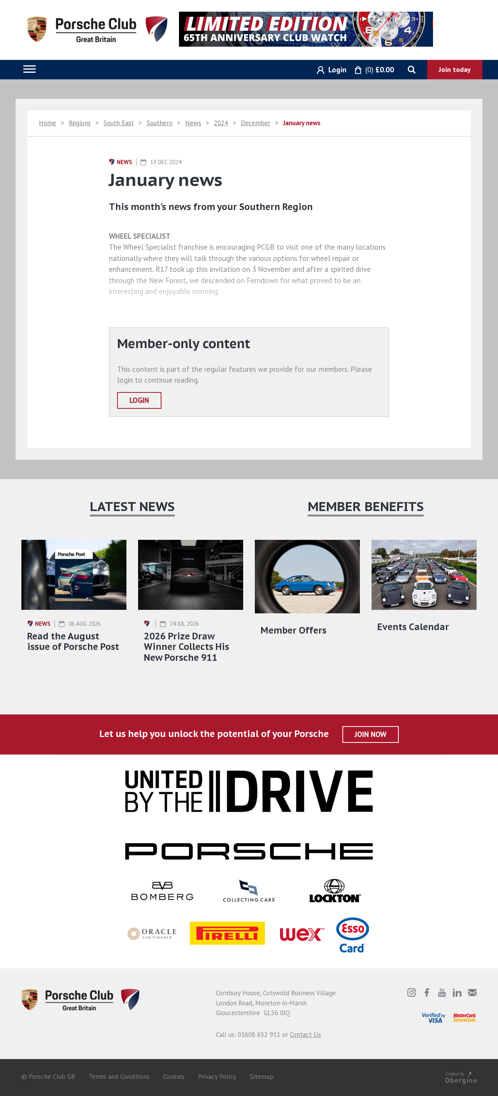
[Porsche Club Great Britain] (97, 28)
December (255, 123)
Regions (80, 123)
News (193, 123)
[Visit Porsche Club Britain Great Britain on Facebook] (427, 992)
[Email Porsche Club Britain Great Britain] (472, 992)
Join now (370, 734)
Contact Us (305, 1034)
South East (118, 123)
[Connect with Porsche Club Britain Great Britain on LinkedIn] (457, 992)
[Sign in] (329, 70)
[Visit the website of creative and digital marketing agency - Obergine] (461, 1077)
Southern (159, 123)
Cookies (173, 1076)
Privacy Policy (217, 1076)
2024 (221, 123)
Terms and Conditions (119, 1076)
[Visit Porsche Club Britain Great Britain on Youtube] (442, 992)
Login (139, 400)
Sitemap (262, 1076)
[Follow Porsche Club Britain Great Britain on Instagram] (411, 992)
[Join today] (454, 69)
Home (47, 123)
